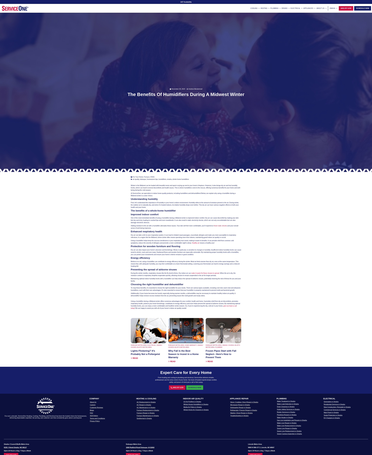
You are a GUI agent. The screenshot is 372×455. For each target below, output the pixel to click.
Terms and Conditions (97, 418)
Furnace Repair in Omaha (146, 413)
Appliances (308, 8)
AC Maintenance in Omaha (146, 407)
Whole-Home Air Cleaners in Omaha (196, 410)
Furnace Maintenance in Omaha (148, 416)
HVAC (152, 177)
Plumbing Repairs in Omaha (286, 415)
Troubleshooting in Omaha (239, 416)
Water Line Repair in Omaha (286, 423)
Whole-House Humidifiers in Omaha (195, 404)
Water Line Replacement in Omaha (289, 426)
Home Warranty (191, 345)
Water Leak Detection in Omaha (288, 404)
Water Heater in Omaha (285, 417)
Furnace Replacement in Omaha (148, 410)
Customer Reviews (96, 407)
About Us (320, 8)
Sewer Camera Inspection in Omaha (289, 434)
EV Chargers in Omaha (332, 418)
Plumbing (274, 8)
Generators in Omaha (331, 401)
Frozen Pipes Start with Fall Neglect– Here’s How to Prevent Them (221, 354)
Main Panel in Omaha (331, 412)
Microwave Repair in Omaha (240, 405)
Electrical (295, 8)
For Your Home (138, 177)
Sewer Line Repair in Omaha (287, 428)
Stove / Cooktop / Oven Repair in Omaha (244, 402)
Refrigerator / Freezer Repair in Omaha (243, 410)
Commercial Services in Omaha (335, 410)
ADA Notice (94, 416)
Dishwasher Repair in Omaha (240, 407)
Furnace (147, 177)
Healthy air (195, 243)
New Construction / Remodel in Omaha (337, 407)
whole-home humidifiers (180, 179)
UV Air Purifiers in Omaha (192, 401)
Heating (263, 8)
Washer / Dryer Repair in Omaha (241, 413)
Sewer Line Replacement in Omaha (289, 431)
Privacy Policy (95, 421)
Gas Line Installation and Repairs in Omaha (292, 420)
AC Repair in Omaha (144, 405)
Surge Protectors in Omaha (333, 415)
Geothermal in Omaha (144, 418)
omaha (169, 179)
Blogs (92, 410)
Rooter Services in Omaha (286, 412)
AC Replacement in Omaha (146, 402)
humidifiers (162, 179)
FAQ (91, 413)
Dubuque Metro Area (139, 345)
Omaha (332, 8)
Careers (92, 405)
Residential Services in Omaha (334, 404)
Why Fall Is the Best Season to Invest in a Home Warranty (183, 354)
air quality (136, 179)
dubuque (143, 179)
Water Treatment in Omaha (286, 401)
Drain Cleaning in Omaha (285, 407)
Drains (285, 8)
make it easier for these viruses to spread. (205, 273)
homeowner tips (152, 179)
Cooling (253, 8)
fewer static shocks (220, 226)
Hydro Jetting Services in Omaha (288, 409)
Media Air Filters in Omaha (192, 407)
